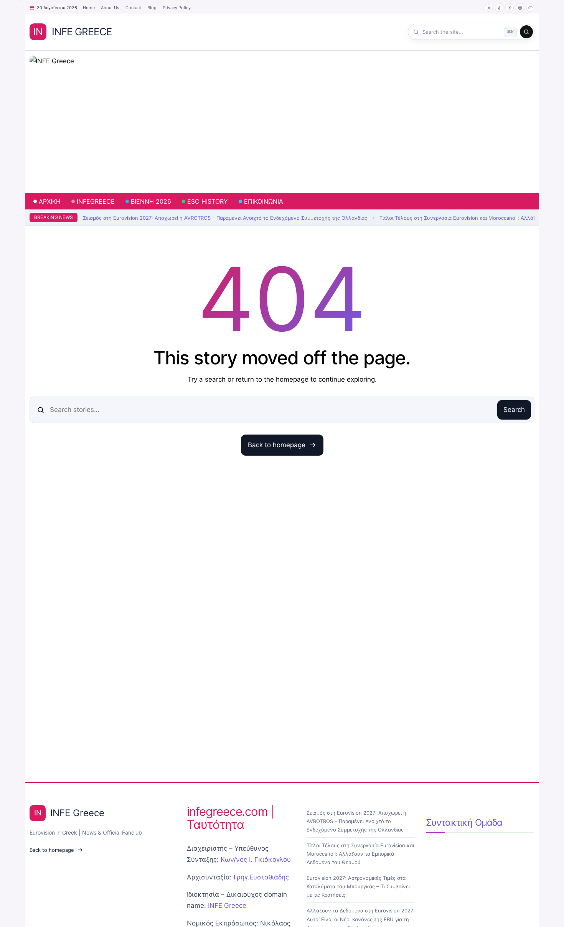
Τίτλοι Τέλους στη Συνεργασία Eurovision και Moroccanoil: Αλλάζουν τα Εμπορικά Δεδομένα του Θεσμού (360, 853)
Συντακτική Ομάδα (464, 822)
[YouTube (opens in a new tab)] (530, 7)
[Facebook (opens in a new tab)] (499, 7)
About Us (110, 7)
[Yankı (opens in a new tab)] (509, 7)
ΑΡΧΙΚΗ (50, 201)
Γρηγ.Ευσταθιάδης (261, 877)
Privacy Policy (177, 7)
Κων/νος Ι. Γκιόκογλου (256, 859)
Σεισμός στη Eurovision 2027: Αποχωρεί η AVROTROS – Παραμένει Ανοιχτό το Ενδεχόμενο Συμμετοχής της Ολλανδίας (225, 218)
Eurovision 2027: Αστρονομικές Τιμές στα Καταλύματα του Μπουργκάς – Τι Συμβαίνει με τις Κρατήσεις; (358, 886)
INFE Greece (227, 905)
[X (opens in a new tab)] (489, 7)
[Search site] (526, 31)
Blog (152, 7)
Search (514, 409)
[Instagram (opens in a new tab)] (520, 7)
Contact (133, 7)
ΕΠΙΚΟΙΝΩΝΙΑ (263, 201)
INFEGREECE (96, 201)
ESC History (207, 201)
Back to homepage (276, 445)
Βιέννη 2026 (151, 201)
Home (89, 7)
